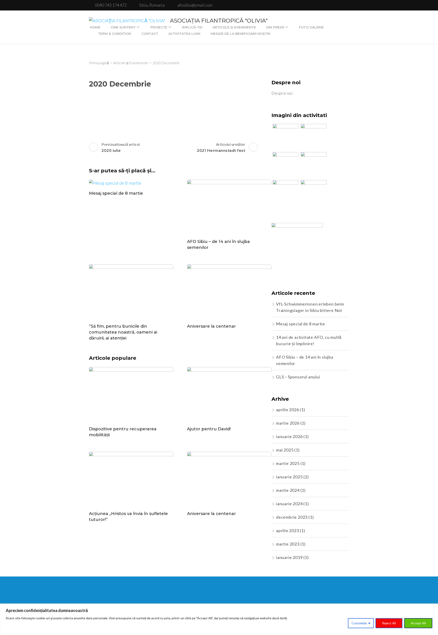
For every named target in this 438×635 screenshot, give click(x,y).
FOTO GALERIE (311, 27)
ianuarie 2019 (289, 557)
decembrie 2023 (292, 517)
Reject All (389, 623)
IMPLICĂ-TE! (192, 27)
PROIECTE (158, 27)
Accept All (418, 623)
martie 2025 (288, 463)
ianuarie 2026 (289, 436)
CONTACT (149, 34)
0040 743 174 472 (111, 5)
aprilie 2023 (287, 530)
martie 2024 (288, 490)
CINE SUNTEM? (123, 27)
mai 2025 (284, 449)
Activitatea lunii (184, 34)
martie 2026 (288, 423)
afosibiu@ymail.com (194, 5)
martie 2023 (288, 543)
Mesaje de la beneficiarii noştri (240, 34)
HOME (95, 27)
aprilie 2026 (287, 409)
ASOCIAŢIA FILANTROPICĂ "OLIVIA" (219, 20)
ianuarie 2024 (289, 503)
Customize (359, 623)
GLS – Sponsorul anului (298, 376)
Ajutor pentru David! (209, 428)
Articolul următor (221, 147)
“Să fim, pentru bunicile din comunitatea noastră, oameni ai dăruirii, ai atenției (123, 332)
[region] (219, 619)
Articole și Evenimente (234, 27)
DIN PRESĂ (275, 27)
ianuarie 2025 (289, 476)
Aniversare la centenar (211, 326)
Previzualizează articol (121, 147)
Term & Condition (114, 34)
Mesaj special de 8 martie (116, 193)
